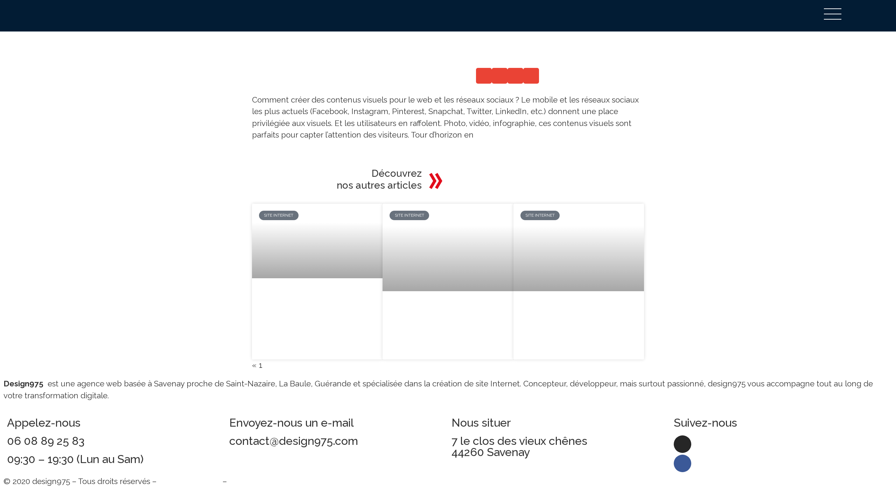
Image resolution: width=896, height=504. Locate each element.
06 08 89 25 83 (45, 440)
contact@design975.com (293, 440)
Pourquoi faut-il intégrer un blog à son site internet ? (313, 301)
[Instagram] (682, 444)
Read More (272, 146)
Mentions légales (189, 481)
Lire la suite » (279, 326)
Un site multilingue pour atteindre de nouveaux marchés (438, 319)
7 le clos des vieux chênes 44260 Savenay (519, 446)
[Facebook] (682, 463)
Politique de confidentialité (278, 481)
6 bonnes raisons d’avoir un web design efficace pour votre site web (574, 319)
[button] (484, 76)
